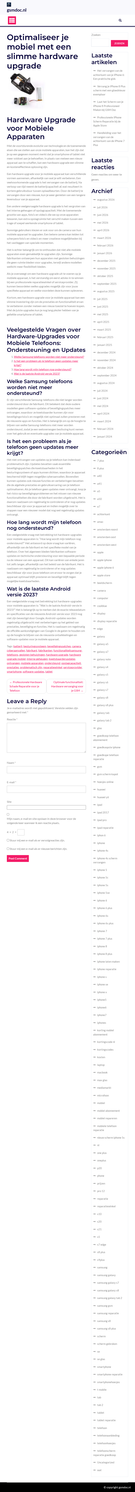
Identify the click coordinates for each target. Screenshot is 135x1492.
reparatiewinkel (52, 667)
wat (99, 1470)
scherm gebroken (107, 1343)
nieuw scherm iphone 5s (111, 1137)
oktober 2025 (105, 276)
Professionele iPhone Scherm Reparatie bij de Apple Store (107, 121)
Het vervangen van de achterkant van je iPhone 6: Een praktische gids (109, 74)
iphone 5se (103, 892)
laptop (101, 1064)
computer (102, 598)
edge (100, 628)
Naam (11, 762)
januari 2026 (104, 253)
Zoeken (96, 34)
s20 (99, 1221)
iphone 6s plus (105, 923)
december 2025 (106, 260)
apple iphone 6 (105, 567)
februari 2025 (105, 337)
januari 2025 (104, 344)
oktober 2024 (105, 367)
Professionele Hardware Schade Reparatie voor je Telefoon (25, 686)
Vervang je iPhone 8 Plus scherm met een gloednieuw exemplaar (109, 90)
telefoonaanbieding (108, 1435)
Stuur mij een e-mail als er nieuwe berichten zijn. (38, 848)
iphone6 (102, 1007)
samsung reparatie (108, 1313)
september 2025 (107, 283)
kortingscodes (105, 1049)
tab (99, 1397)
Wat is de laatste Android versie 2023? (37, 373)
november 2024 (106, 360)
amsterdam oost (106, 537)
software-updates (33, 671)
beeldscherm (104, 582)
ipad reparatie (105, 827)
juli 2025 (102, 299)
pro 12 (101, 1191)
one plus (102, 1152)
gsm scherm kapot (107, 774)
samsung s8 (104, 1320)
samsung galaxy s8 (108, 1290)
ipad (99, 804)
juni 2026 (102, 214)
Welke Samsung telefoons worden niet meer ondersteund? (49, 356)
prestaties (13, 667)
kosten (101, 1057)
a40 (99, 475)
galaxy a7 (102, 651)
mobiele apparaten (32, 663)
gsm (99, 766)
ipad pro (102, 820)
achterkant (103, 514)
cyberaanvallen (16, 650)
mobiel (101, 1103)
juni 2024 (102, 398)
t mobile (102, 1389)
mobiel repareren (107, 1118)
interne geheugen (37, 658)
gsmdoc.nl (17, 9)
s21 (99, 1229)
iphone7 (102, 1015)
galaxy (101, 636)
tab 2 (100, 1404)
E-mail (11, 782)
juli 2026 (102, 207)
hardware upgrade (57, 654)
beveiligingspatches (59, 646)
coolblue (102, 605)
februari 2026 (105, 245)
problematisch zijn (31, 667)
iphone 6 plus (104, 908)
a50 (99, 498)
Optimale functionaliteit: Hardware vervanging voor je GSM (67, 686)
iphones (101, 1022)
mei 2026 (102, 222)
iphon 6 (101, 835)
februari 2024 (105, 428)
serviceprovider (72, 667)
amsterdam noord (107, 529)
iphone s (102, 976)
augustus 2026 (106, 199)
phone (100, 1175)
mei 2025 (102, 314)
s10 (99, 1214)
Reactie (12, 719)
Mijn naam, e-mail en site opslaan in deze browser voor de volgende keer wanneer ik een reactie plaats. (41, 821)
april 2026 (103, 230)
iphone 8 (102, 946)
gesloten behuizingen (32, 654)
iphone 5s (102, 885)
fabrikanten (45, 650)
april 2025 (103, 321)
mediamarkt (104, 1087)
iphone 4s (102, 850)
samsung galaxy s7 (108, 1282)
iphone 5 (102, 869)
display (101, 613)
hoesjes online (105, 781)
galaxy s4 (102, 667)
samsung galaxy (106, 1275)
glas (99, 728)
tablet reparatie (106, 1420)
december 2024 (106, 352)
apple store (103, 575)
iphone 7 (102, 931)
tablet (49, 671)
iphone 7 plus (104, 938)
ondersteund (52, 663)
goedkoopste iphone (108, 747)
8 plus (100, 468)
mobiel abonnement (108, 1110)
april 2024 (103, 413)
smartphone (14, 671)
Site (9, 801)
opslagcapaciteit (71, 663)
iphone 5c (102, 877)
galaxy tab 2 (104, 720)
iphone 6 (102, 900)
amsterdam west (107, 544)
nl (98, 1145)
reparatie (102, 1198)
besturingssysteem (34, 646)
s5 (98, 1236)
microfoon (103, 1095)
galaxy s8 (102, 697)
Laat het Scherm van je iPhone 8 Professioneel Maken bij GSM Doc (108, 105)
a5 (98, 491)
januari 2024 (104, 436)
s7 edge (101, 1244)
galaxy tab (103, 712)
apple (100, 552)
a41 (99, 483)
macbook (102, 1072)
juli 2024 (102, 390)
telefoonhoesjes (106, 1443)
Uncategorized (105, 1462)
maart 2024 (104, 421)
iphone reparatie (106, 969)
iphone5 (102, 999)
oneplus (101, 1160)
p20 (99, 1168)
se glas (101, 1359)
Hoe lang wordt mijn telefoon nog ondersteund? (42, 369)
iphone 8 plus (104, 953)
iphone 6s (102, 915)
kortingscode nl (106, 1041)
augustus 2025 (106, 291)
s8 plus (101, 1252)
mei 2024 (102, 406)
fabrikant (31, 650)
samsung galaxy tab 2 (109, 1297)
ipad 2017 (103, 812)
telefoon (102, 1427)
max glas (102, 1080)
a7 (98, 506)
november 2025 (106, 268)
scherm (101, 1336)
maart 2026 (104, 237)
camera (76, 646)
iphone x (102, 992)
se (98, 1351)
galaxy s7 (102, 689)
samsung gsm (105, 1305)
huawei (101, 789)
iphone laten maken (108, 961)
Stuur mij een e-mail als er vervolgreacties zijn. (37, 840)
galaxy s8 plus (105, 705)
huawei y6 (103, 797)
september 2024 (107, 375)
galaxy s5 (102, 674)
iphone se (102, 984)
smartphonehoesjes (108, 1382)
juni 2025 (102, 306)
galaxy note (104, 659)
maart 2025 (104, 329)
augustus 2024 (106, 383)
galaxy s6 (102, 682)
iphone (101, 843)
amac (100, 521)
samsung (102, 1267)
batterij (17, 646)
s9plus (101, 1259)
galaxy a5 (102, 644)
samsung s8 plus (106, 1328)
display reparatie (107, 621)
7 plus (100, 460)
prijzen (101, 1183)
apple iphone (104, 560)
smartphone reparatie (110, 1374)
